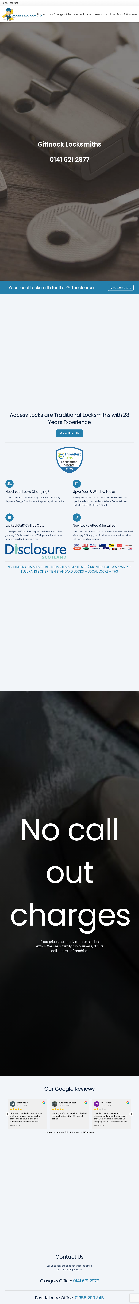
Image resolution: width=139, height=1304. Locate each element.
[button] (131, 1114)
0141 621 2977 (86, 1281)
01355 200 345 (89, 1298)
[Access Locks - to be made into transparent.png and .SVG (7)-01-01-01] (22, 14)
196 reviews (88, 1132)
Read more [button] (57, 1125)
